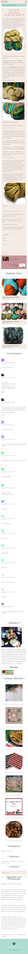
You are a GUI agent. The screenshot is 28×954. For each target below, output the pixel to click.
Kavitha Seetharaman (8, 378)
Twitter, (12, 147)
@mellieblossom (10, 851)
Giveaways (5, 252)
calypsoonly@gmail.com (6, 478)
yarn (14, 253)
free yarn (5, 253)
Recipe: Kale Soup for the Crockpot (14, 749)
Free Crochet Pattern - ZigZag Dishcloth (14, 772)
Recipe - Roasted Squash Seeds (14, 840)
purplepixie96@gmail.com (6, 614)
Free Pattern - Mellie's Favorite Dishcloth (14, 704)
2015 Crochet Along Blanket (14, 795)
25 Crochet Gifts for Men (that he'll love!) (14, 818)
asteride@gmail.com (5, 462)
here (14, 663)
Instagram (12, 151)
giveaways (9, 253)
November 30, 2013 (14, 10)
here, (20, 141)
